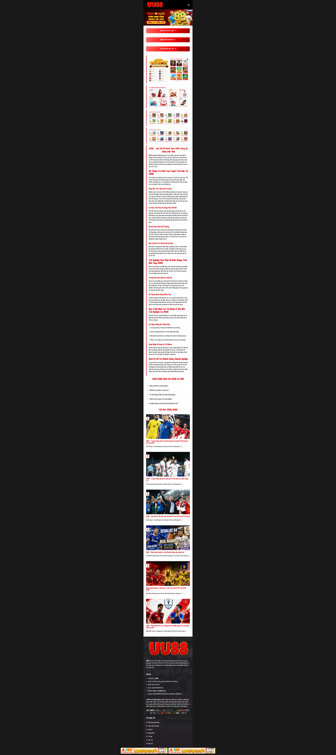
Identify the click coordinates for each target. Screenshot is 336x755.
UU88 (150, 155)
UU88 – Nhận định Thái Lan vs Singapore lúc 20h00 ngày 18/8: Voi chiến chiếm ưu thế (167, 626)
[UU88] (155, 5)
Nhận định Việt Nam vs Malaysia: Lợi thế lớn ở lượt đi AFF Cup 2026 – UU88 (166, 589)
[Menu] (189, 5)
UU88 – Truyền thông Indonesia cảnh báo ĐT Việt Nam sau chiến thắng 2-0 (167, 479)
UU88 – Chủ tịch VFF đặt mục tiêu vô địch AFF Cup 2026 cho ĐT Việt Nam (168, 516)
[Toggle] (148, 386)
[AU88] (144, 751)
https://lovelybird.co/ (159, 691)
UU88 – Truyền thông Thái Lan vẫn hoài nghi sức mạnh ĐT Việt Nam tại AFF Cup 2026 (167, 442)
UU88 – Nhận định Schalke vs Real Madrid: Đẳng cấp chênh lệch (165, 552)
